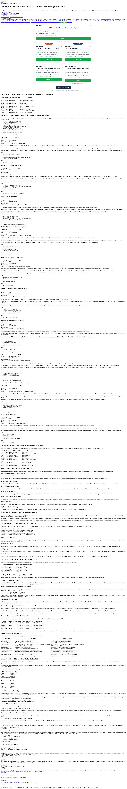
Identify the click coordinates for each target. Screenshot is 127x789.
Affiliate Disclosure (17, 782)
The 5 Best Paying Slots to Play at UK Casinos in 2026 (49, 20)
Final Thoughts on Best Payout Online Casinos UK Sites (37, 22)
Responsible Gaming (31, 782)
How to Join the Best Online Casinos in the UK (103, 19)
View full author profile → (6, 741)
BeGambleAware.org (74, 90)
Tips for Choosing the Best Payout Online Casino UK (94, 20)
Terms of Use (10, 782)
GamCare (14, 777)
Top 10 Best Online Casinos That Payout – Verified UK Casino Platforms (49, 19)
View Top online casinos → (6, 12)
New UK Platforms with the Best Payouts (115, 20)
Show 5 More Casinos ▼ (63, 87)
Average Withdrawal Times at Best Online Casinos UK (13, 22)
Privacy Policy (4, 782)
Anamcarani (3, 1)
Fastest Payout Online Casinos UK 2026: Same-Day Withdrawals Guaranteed (17, 19)
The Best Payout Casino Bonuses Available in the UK (25, 20)
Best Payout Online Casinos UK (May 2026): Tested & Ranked (78, 19)
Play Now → (63, 38)
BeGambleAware (6, 777)
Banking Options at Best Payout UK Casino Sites (72, 20)
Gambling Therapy (21, 777)
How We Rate (24, 782)
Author (2, 2)
